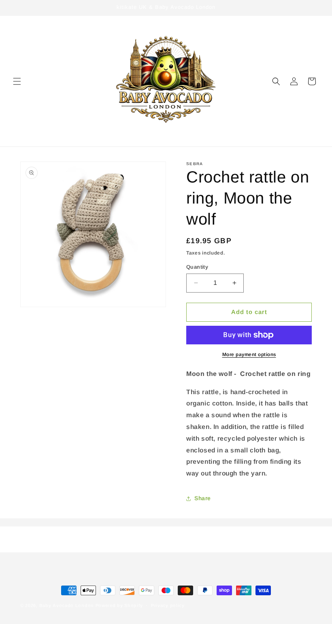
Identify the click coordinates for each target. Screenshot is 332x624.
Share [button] (202, 498)
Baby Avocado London (66, 605)
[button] (17, 81)
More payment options (249, 354)
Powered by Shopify (119, 605)
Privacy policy (168, 605)
